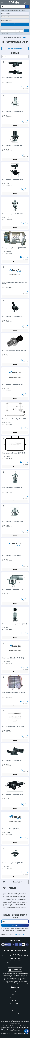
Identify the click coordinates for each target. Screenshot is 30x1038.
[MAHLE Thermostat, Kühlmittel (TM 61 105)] (15, 546)
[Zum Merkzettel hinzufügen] (3, 61)
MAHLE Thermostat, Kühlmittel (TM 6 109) (12, 316)
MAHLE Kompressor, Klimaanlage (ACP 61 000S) (13, 453)
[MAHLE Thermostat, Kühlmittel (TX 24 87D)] (15, 853)
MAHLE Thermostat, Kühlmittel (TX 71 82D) (12, 214)
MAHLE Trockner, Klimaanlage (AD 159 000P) (13, 658)
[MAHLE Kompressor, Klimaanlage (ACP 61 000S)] (15, 443)
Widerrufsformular (15, 1000)
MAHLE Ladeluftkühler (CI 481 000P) (11, 829)
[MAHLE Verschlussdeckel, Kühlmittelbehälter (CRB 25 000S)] (15, 272)
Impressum (15, 1007)
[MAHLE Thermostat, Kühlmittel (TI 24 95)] (15, 67)
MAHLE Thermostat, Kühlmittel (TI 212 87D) (12, 589)
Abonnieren (15, 925)
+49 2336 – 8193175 (23, 955)
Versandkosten (4, 1021)
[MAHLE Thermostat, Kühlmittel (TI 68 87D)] (15, 101)
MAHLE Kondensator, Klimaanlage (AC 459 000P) (14, 692)
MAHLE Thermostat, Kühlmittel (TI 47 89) (12, 145)
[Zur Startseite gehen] (13, 2)
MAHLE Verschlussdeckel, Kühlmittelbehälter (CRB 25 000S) (14, 283)
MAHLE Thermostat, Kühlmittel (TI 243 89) (12, 794)
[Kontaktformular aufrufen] (26, 1031)
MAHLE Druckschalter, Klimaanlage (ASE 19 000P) (14, 350)
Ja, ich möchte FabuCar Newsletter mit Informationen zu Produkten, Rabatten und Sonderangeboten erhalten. (15, 930)
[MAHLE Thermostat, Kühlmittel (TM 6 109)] (15, 306)
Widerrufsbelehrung (15, 997)
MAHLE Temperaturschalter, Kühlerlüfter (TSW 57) (14, 624)
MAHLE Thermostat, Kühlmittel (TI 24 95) (12, 77)
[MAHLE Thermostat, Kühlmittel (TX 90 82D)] (15, 511)
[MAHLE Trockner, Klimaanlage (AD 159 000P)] (15, 648)
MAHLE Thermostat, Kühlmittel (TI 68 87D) (12, 111)
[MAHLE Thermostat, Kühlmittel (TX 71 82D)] (15, 204)
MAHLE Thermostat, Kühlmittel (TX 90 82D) (12, 521)
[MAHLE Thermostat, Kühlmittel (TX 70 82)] (15, 477)
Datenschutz (15, 994)
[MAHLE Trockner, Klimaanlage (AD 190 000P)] (15, 717)
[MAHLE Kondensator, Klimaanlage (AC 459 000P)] (15, 682)
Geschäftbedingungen (23, 1033)
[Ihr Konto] (25, 2)
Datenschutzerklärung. (19, 934)
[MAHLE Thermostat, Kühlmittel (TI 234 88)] (15, 170)
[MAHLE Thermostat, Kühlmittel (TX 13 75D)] (15, 375)
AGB (15, 991)
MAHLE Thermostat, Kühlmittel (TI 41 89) (12, 760)
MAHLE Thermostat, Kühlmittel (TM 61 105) (12, 555)
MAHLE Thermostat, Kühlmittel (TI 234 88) (12, 179)
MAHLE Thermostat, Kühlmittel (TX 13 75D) (12, 384)
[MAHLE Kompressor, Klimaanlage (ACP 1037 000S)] (15, 238)
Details (15, 91)
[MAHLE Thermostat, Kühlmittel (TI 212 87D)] (15, 580)
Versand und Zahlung (15, 1004)
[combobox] (15, 13)
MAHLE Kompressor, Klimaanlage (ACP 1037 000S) (14, 248)
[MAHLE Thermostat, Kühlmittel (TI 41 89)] (15, 751)
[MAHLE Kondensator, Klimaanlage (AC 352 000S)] (15, 409)
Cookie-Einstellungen (15, 1013)
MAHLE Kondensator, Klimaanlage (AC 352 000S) (14, 419)
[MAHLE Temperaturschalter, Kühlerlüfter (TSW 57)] (15, 614)
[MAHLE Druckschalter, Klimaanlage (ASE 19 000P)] (15, 341)
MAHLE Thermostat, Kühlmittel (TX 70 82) (12, 487)
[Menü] (2, 2)
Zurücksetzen (15, 24)
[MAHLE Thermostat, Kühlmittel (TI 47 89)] (15, 136)
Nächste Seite (17, 882)
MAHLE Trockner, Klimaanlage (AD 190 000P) (13, 726)
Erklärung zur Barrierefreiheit (15, 1010)
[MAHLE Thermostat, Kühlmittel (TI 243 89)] (15, 785)
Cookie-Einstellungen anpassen (15, 1036)
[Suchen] (27, 6)
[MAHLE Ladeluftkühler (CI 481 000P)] (15, 819)
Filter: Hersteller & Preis (16, 48)
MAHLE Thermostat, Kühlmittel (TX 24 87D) (12, 863)
